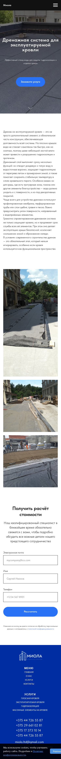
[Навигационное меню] (55, 5)
